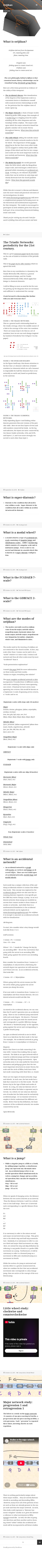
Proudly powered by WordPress (12, 1547)
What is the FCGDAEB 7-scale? (19, 578)
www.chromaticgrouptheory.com (18, 198)
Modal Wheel (30, 1373)
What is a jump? (14, 1158)
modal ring (11, 118)
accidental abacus (10, 892)
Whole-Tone (7, 837)
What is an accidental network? (18, 860)
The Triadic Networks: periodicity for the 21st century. (18, 245)
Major (5, 707)
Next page (39, 1542)
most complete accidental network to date (22, 679)
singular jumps (26, 540)
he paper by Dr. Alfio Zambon (20, 264)
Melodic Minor (8, 722)
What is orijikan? (15, 41)
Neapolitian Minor (10, 799)
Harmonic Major (9, 784)
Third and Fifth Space (24, 590)
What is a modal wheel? (19, 532)
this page (13, 669)
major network (31, 1414)
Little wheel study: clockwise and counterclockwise (16, 1311)
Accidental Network (23, 1124)
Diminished (7, 842)
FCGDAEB (7, 764)
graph (28, 867)
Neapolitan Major (10, 737)
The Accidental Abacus (14, 95)
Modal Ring (30, 1537)
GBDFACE (7, 752)
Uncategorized (22, 525)
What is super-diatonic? (19, 497)
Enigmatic (7, 822)
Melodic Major (8, 792)
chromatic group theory (27, 83)
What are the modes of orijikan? (18, 620)
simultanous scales (12, 543)
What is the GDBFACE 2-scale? (19, 599)
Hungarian (7, 807)
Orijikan (8, 4)
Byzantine (7, 814)
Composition (22, 1373)
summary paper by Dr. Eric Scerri (26, 254)
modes (11, 870)
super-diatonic (22, 553)
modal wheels (10, 877)
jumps (28, 759)
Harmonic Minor (9, 777)
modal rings (29, 875)
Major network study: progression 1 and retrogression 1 (18, 1405)
